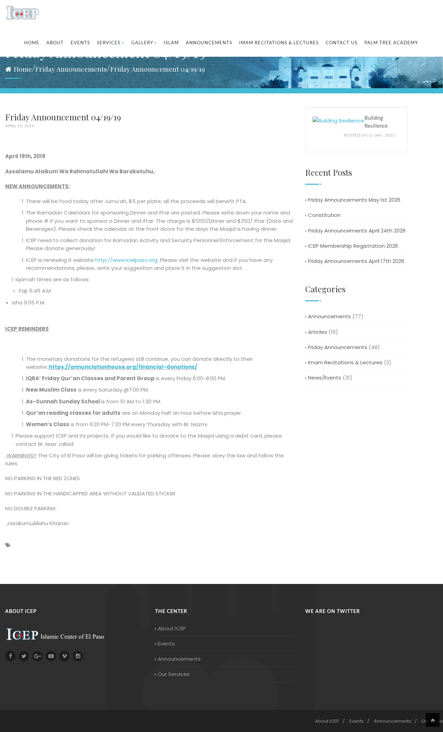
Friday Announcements (71, 69)
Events (80, 43)
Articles (317, 332)
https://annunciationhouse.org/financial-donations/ (123, 366)
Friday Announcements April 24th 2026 (357, 230)
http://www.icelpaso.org (126, 260)
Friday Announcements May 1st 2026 (354, 199)
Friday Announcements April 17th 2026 (356, 261)
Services (108, 43)
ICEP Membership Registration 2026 (353, 245)
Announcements (209, 43)
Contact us (342, 43)
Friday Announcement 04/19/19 (157, 69)
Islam (171, 43)
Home (31, 43)
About (55, 43)
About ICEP (172, 628)
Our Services (174, 674)
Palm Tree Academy (391, 43)
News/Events (324, 377)
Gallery (142, 43)
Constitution (324, 215)
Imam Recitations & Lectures (279, 43)
